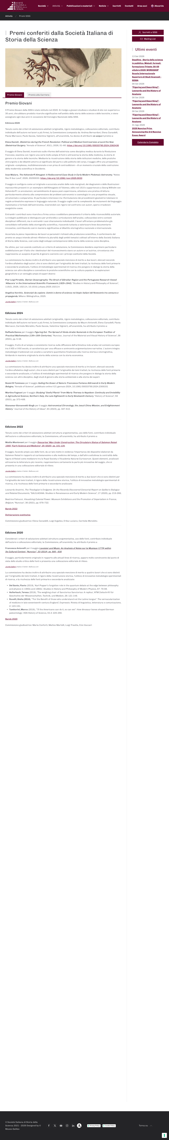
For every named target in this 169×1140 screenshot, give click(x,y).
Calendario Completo (147, 142)
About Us (159, 6)
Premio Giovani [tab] (14, 95)
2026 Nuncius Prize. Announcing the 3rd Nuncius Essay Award (146, 132)
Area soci (142, 6)
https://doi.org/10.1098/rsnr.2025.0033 (61, 178)
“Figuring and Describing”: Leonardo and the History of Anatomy (146, 90)
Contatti (129, 6)
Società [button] (42, 6)
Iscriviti (117, 6)
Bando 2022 (11, 508)
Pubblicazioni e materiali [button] (79, 6)
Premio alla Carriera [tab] (39, 95)
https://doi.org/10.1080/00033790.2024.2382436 (93, 145)
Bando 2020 (11, 619)
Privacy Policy (95, 1126)
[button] (151, 1125)
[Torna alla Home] (17, 6)
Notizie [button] (102, 6)
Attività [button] (56, 6)
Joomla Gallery (10, 302)
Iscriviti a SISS (149, 32)
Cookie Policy (110, 1126)
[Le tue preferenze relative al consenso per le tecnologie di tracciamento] (164, 1135)
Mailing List (150, 39)
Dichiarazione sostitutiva (17, 515)
